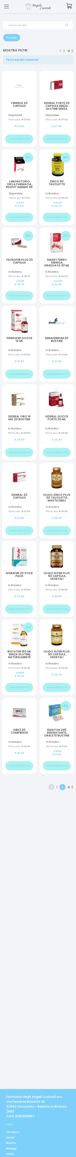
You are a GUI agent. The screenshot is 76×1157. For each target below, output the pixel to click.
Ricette (11, 1143)
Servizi (10, 1137)
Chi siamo (12, 1132)
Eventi (10, 1154)
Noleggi (11, 1148)
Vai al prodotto (19, 139)
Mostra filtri (15, 50)
